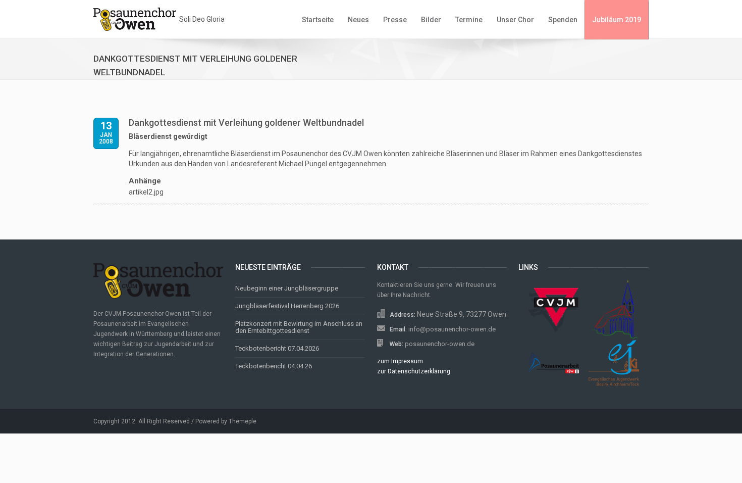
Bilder (431, 20)
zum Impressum (400, 361)
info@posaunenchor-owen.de (452, 329)
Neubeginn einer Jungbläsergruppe (286, 288)
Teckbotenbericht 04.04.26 (273, 366)
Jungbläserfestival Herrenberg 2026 (287, 306)
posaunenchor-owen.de (439, 344)
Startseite (318, 20)
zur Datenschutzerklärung (413, 371)
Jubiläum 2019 (616, 20)
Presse (395, 20)
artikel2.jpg (146, 192)
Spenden (562, 20)
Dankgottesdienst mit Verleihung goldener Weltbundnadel (246, 122)
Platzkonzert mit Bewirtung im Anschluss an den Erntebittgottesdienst (298, 327)
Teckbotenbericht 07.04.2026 (277, 348)
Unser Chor (515, 20)
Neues (358, 20)
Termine (469, 20)
